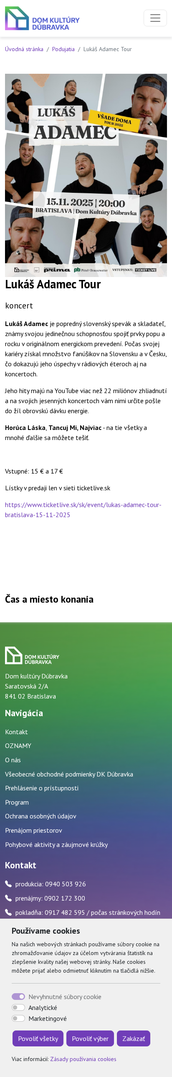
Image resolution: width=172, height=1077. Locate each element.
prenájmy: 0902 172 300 (50, 898)
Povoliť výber (90, 1038)
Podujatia (63, 49)
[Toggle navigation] (155, 18)
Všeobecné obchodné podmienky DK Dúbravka (69, 774)
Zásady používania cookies (83, 1059)
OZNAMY (18, 745)
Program (17, 802)
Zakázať (133, 1038)
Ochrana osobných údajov (40, 816)
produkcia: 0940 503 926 (50, 884)
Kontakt (16, 731)
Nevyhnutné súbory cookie (64, 996)
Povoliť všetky (38, 1038)
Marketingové (47, 1018)
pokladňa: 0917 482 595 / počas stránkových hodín (87, 912)
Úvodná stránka (24, 49)
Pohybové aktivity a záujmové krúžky (56, 844)
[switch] (18, 1007)
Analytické (42, 1007)
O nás (13, 760)
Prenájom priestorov (33, 830)
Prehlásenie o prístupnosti (41, 788)
